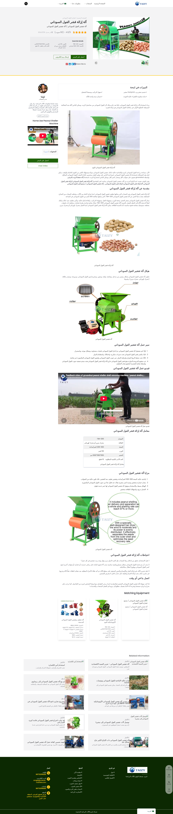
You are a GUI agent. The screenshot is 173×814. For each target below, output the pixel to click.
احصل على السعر (78, 57)
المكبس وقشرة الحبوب (74, 778)
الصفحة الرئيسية (99, 3)
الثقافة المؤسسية (108, 775)
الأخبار (126, 661)
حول (112, 772)
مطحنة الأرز (77, 772)
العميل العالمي (109, 778)
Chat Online (43, 166)
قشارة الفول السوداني (68, 18)
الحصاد (79, 775)
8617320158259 (41, 774)
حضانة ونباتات (77, 781)
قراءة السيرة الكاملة (43, 116)
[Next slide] (146, 38)
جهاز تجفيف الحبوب (75, 784)
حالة (62, 679)
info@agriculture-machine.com (40, 781)
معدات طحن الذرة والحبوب (73, 789)
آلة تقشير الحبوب (76, 786)
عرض (46, 152)
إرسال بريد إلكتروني (62, 57)
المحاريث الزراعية (75, 792)
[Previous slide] (96, 38)
